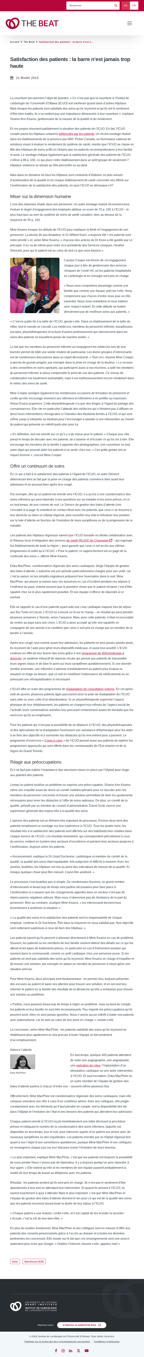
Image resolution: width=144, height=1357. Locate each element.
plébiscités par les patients (76, 133)
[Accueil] (35, 1306)
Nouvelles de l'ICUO (34, 1261)
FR (134, 5)
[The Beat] (34, 23)
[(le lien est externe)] (56, 1350)
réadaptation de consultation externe (90, 689)
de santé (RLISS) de (87, 540)
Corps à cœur (53, 740)
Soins (15, 1261)
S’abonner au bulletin (79, 1325)
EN (126, 5)
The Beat (29, 42)
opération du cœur (88, 1065)
